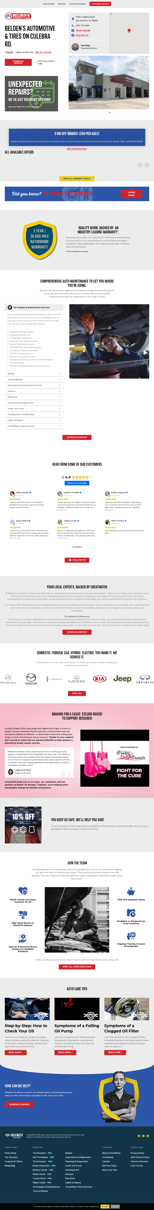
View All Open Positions (77, 967)
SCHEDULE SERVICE (18, 62)
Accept (105, 1206)
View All (77, 693)
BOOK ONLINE (83, 31)
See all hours (43, 52)
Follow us (82, 35)
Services (61, 4)
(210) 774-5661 (82, 25)
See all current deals (77, 178)
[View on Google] (12, 493)
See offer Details (77, 149)
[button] (107, 112)
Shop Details (48, 4)
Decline (115, 1206)
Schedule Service (100, 4)
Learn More (131, 193)
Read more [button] (62, 510)
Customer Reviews (77, 4)
